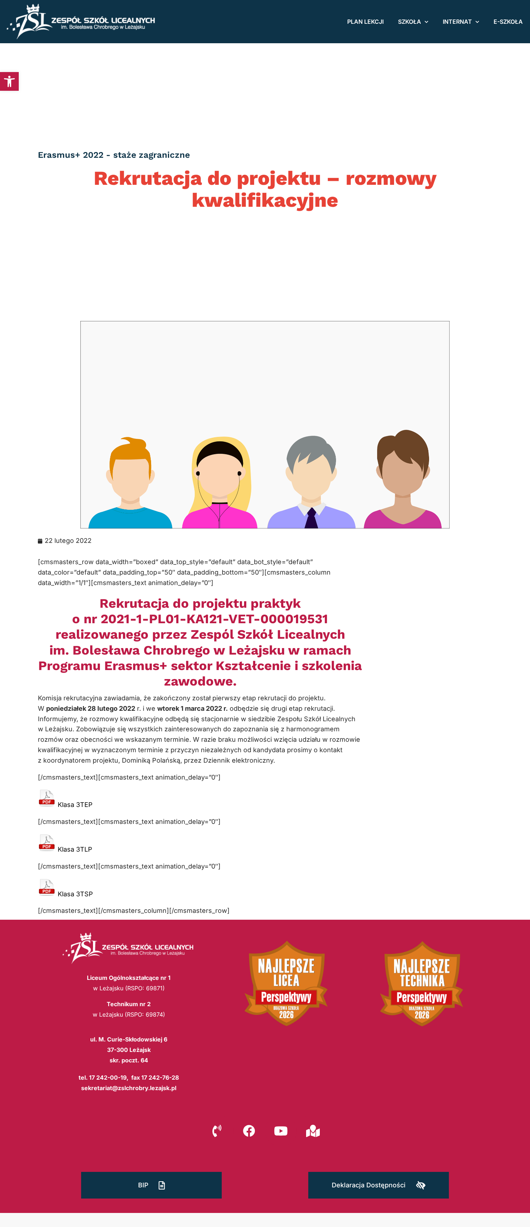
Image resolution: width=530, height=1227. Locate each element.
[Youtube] (281, 1131)
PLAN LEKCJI (365, 21)
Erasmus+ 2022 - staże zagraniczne (114, 155)
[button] (9, 81)
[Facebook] (249, 1131)
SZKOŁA (409, 21)
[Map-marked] (312, 1131)
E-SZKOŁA (508, 21)
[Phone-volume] (217, 1131)
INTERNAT (457, 21)
